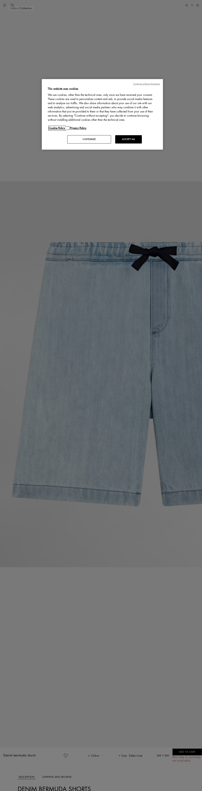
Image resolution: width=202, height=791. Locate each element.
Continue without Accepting (146, 84)
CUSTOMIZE (89, 139)
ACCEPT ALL (128, 139)
